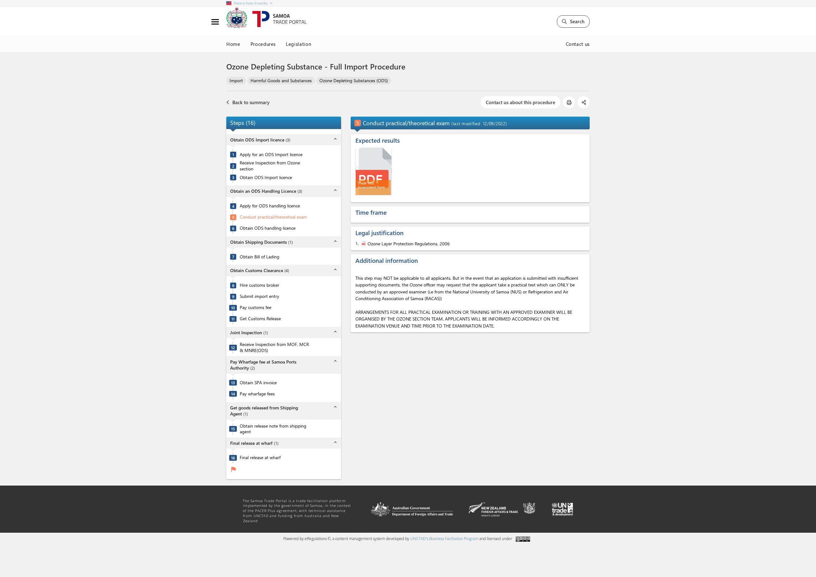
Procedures (263, 44)
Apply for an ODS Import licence (271, 154)
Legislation (298, 44)
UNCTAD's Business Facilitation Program (444, 538)
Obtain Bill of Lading (259, 257)
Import (236, 80)
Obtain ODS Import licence (266, 177)
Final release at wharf (260, 457)
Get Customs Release (260, 318)
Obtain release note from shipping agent (273, 429)
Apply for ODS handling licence (270, 206)
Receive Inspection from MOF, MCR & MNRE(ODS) (274, 347)
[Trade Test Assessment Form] (373, 171)
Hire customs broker (259, 285)
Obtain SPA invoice (258, 383)
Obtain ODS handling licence (267, 228)
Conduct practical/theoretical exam (273, 217)
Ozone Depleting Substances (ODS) (353, 80)
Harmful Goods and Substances (281, 80)
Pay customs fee (255, 307)
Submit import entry (259, 296)
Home (233, 44)
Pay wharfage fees (257, 394)
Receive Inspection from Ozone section (270, 166)
